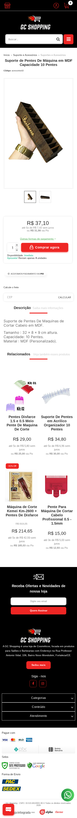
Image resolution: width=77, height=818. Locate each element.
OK (65, 297)
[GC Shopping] (38, 22)
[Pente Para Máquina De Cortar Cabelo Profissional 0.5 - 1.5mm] (56, 507)
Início (7, 55)
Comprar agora (47, 247)
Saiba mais (39, 664)
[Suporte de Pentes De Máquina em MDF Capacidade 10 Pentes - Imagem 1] (30, 197)
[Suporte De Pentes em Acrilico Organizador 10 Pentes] (56, 415)
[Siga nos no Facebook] (33, 683)
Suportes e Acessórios (53, 55)
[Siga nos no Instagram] (42, 683)
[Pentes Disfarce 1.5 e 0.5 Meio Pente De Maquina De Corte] (21, 415)
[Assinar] (38, 610)
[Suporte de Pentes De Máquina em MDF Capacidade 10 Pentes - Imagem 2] (45, 197)
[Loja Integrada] (21, 813)
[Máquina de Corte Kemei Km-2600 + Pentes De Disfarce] (21, 506)
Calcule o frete (11, 287)
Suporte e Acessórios (25, 55)
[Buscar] (58, 39)
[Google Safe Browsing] (36, 765)
